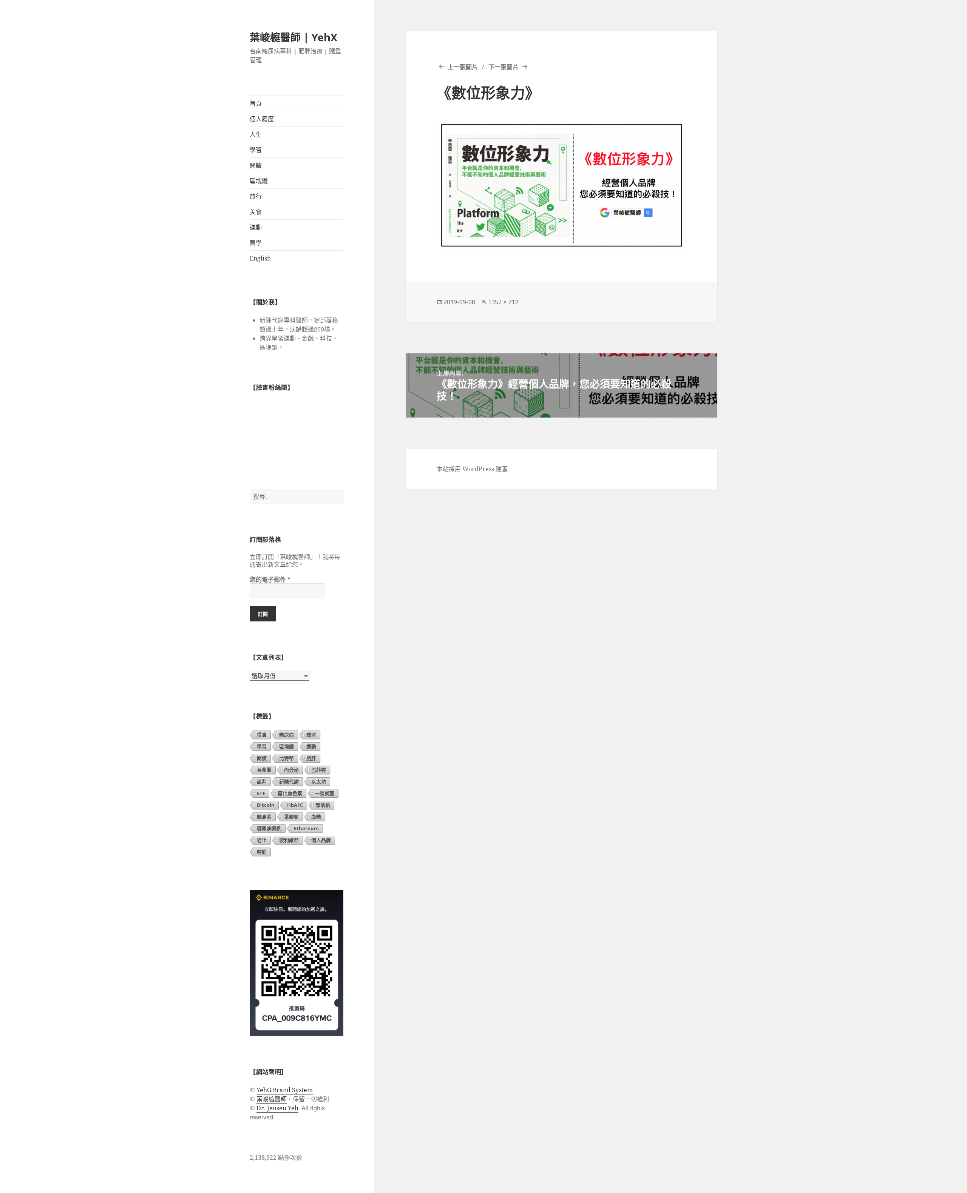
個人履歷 (262, 119)
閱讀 (256, 165)
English (260, 258)
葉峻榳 (291, 816)
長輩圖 (264, 769)
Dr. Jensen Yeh (277, 1108)
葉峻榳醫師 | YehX (293, 37)
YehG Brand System (284, 1090)
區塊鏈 (259, 181)
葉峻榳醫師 (271, 1098)
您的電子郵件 (270, 579)
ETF (261, 793)
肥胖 (311, 758)
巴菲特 (318, 769)
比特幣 (286, 758)
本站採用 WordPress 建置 (472, 469)
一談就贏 (324, 793)
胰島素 (264, 816)
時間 (262, 851)
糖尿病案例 (269, 828)
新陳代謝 (289, 781)
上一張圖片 (463, 67)
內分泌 (291, 769)
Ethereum (306, 828)
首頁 (256, 103)
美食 (256, 212)
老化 (262, 840)
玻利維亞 (289, 840)
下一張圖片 (503, 67)
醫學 (256, 243)
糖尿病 (286, 734)
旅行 (256, 196)
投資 (262, 734)
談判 (262, 781)
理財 (311, 734)
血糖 (316, 816)
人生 (256, 134)
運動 (256, 227)
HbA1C (295, 804)
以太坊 (318, 781)
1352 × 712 (503, 302)
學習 (256, 150)
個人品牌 (321, 840)
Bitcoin (266, 804)
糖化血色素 (290, 793)
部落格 (322, 804)
